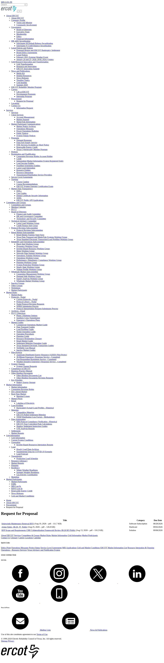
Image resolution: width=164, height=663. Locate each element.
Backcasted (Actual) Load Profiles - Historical (35, 408)
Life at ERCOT (22, 92)
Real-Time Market (18, 394)
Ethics (18, 36)
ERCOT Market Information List (113, 548)
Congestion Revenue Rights (22, 389)
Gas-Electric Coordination (27, 475)
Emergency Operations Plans (28, 320)
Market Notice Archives (26, 126)
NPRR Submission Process (27, 306)
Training (14, 179)
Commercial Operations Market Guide (31, 325)
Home (8, 500)
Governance (16, 27)
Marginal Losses (23, 396)
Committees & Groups (30, 535)
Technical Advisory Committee (23, 221)
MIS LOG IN (6, 2)
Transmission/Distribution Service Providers (34, 175)
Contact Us (15, 106)
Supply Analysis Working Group (29, 279)
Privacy (11, 641)
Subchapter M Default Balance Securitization (34, 43)
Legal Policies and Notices (22, 48)
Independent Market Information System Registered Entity (40, 161)
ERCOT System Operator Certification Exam (34, 186)
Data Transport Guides (25, 327)
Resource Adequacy (19, 461)
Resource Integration (24, 172)
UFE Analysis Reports (25, 428)
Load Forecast (22, 454)
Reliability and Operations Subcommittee (27, 242)
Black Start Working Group (27, 244)
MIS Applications (69, 548)
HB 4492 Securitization (20, 41)
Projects (14, 152)
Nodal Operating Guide (25, 332)
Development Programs (25, 94)
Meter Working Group (25, 251)
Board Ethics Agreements (26, 53)
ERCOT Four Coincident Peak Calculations (34, 424)
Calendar (37, 538)
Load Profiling (17, 405)
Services (9, 110)
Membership (21, 34)
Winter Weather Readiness (27, 470)
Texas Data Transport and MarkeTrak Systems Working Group (41, 237)
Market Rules (11, 292)
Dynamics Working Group (27, 246)
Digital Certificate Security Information (32, 196)
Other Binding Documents (22, 373)
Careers (14, 89)
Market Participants (19, 290)
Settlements (15, 431)
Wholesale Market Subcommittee (24, 272)
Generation (15, 442)
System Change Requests (26, 366)
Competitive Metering (25, 412)
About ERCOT (12, 16)
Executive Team (22, 32)
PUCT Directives (18, 313)
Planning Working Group (26, 262)
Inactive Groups (17, 283)
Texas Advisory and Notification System (43, 550)
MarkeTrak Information (25, 122)
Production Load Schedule (27, 458)
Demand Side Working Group (28, 276)
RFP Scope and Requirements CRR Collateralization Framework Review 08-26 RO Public (38, 530)
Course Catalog (22, 182)
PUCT (14, 209)
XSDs (18, 198)
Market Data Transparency (22, 189)
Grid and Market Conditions (22, 496)
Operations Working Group (27, 258)
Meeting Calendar (18, 207)
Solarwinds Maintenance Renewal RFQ (18, 524)
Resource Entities (23, 170)
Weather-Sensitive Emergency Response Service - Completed (41, 362)
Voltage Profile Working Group (29, 269)
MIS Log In (16, 486)
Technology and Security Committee (31, 219)
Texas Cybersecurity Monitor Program (31, 149)
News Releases (22, 78)
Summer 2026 (22, 85)
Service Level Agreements (22, 177)
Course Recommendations (27, 184)
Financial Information (25, 39)
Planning (14, 465)
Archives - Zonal (18, 311)
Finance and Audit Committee (28, 214)
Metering (15, 410)
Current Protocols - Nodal (26, 299)
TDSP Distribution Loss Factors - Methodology (35, 417)
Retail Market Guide (24, 341)
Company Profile (18, 20)
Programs (15, 138)
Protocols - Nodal (18, 297)
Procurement (16, 99)
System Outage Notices (25, 136)
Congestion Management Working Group (33, 274)
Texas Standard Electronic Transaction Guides (35, 345)
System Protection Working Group (30, 265)
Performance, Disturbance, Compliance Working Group (38, 260)
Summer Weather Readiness (27, 472)
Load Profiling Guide (25, 329)
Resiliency (15, 468)
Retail (13, 401)
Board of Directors (24, 29)
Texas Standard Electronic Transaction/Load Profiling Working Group (44, 239)
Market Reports (17, 433)
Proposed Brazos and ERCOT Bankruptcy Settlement (38, 50)
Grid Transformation (24, 64)
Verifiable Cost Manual (25, 348)
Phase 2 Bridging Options (26, 315)
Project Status (34, 548)
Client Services (17, 115)
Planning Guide (22, 336)
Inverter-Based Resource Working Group (33, 249)
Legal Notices (22, 55)
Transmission (16, 456)
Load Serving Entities (25, 163)
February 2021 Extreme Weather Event (32, 57)
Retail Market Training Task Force (30, 235)
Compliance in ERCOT (20, 369)
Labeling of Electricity (25, 403)
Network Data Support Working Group (32, 253)
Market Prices (16, 398)
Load (13, 447)
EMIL (13, 484)
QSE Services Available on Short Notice (32, 145)
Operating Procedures (25, 334)
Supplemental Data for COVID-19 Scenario (34, 452)
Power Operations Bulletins (27, 131)
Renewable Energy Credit (26, 147)
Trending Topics (23, 80)
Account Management (25, 117)
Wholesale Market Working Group (30, 281)
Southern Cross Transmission (28, 318)
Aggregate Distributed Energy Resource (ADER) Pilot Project (41, 355)
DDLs (19, 191)
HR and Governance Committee (29, 216)
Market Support (22, 119)
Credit (18, 159)
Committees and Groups (16, 202)
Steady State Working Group (28, 267)
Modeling (15, 477)
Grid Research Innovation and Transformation (29, 62)
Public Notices (22, 133)
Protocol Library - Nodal (26, 302)
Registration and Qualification (23, 154)
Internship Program (24, 96)
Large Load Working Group (27, 223)
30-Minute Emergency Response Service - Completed (38, 357)
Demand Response (24, 140)
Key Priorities (16, 380)
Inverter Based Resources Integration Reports (34, 445)
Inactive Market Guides (25, 350)
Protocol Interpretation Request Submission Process (37, 309)
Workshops (15, 288)
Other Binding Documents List (28, 375)
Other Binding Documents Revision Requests (34, 378)
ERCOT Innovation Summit (27, 69)
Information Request (24, 108)
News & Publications (98, 630)
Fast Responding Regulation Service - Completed (36, 359)
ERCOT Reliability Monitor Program (26, 87)
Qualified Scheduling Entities (28, 166)
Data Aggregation (18, 419)
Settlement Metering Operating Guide (31, 343)
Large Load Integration (25, 168)
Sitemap (4, 641)
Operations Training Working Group (31, 255)
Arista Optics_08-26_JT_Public (14, 527)
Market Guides (17, 322)
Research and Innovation (26, 66)
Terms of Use (42, 634)
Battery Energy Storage (25, 382)
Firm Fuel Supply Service (26, 142)
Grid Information (13, 435)
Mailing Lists (45, 630)
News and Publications (20, 71)
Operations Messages (25, 129)
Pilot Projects (16, 352)
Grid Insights (21, 82)
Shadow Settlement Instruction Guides (31, 426)
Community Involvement (26, 25)
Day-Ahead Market (19, 392)
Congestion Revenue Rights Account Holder (34, 156)
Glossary (14, 538)
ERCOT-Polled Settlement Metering (31, 415)
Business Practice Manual (21, 371)
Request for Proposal (24, 101)
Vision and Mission (24, 23)
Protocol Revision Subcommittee (24, 228)
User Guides (21, 193)
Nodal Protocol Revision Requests (30, 304)
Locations (15, 103)
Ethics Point (6, 548)
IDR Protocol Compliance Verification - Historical (36, 422)
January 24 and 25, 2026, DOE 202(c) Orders (35, 59)
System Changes (18, 364)
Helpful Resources (23, 76)
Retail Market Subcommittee (22, 232)
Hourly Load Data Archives (27, 449)
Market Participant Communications (25, 124)
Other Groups (16, 285)
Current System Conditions (22, 440)
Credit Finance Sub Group (27, 226)
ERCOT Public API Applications (29, 200)
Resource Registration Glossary (29, 339)
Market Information (14, 385)
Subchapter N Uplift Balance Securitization (33, 46)
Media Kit (20, 73)
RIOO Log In (16, 488)
